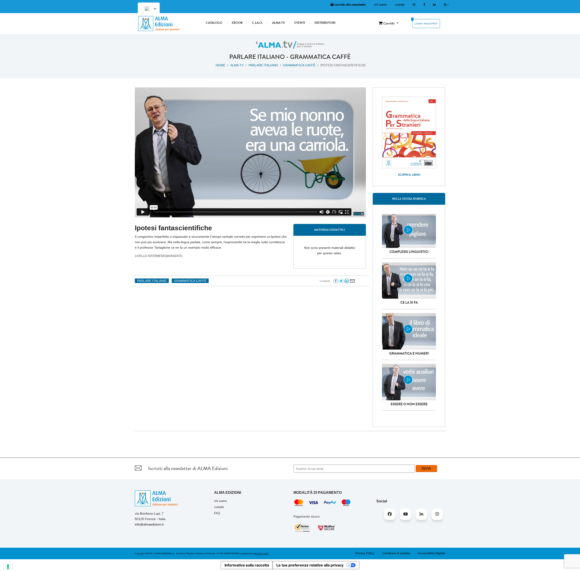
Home (220, 65)
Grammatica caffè (320, 56)
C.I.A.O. (257, 22)
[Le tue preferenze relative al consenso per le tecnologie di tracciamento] (8, 566)
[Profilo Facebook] (390, 514)
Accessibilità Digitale (431, 553)
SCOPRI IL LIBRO (409, 174)
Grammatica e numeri (409, 353)
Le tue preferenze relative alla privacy (309, 565)
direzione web (261, 553)
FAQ (217, 513)
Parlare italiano (257, 56)
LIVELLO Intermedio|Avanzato (158, 256)
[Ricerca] (446, 4)
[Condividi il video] (352, 281)
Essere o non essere (409, 404)
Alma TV (278, 22)
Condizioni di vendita (396, 553)
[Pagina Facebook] (424, 4)
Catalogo (214, 22)
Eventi (299, 22)
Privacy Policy (364, 553)
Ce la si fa (409, 302)
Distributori (324, 22)
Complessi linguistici (409, 251)
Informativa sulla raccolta (247, 565)
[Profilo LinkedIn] (434, 4)
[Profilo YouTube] (405, 514)
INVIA (426, 468)
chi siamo (380, 4)
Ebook (237, 22)
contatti (400, 4)
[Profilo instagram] (414, 4)
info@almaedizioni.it (149, 524)
